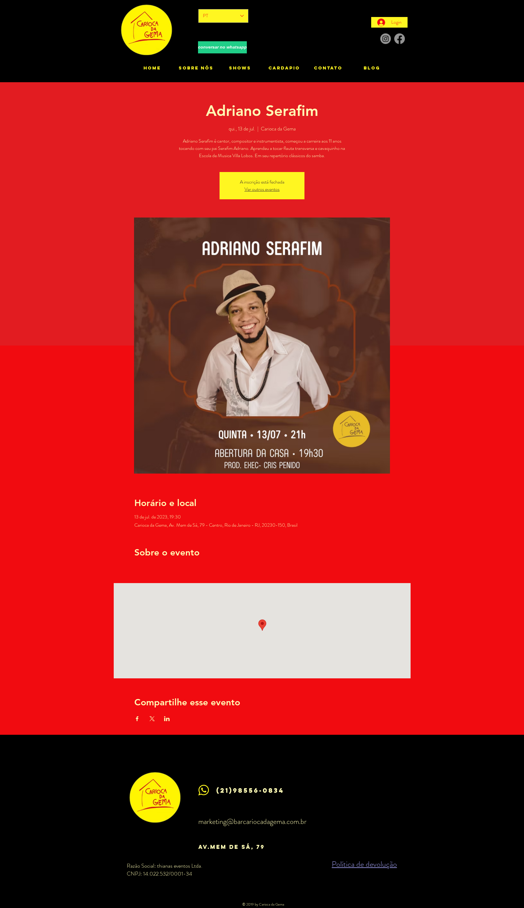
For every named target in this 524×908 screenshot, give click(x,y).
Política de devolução (364, 864)
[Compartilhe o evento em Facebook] (137, 718)
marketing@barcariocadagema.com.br (252, 821)
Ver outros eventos (262, 189)
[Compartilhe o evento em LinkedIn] (167, 718)
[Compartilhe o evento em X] (152, 718)
